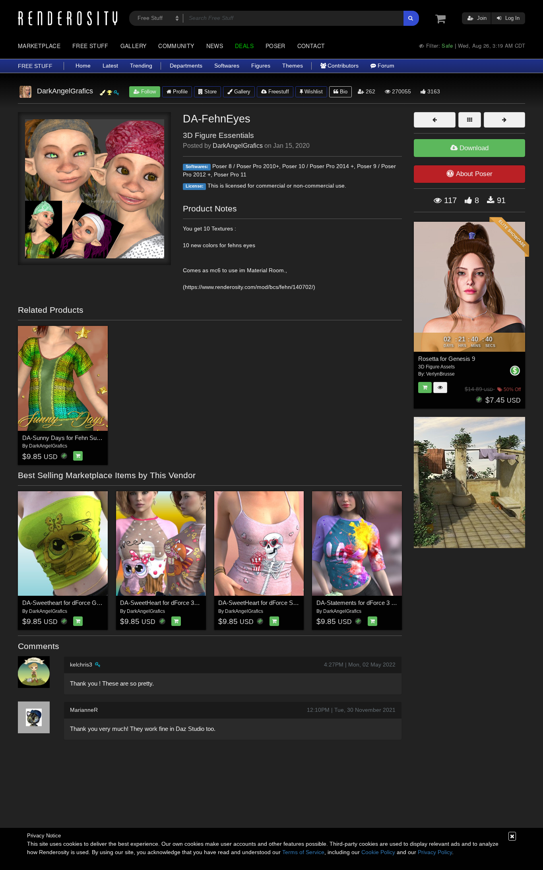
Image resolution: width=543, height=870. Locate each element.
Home (83, 66)
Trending (141, 66)
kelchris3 (81, 664)
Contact (311, 46)
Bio (342, 92)
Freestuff (278, 92)
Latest (110, 66)
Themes (292, 66)
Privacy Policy (435, 852)
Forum (385, 66)
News (214, 46)
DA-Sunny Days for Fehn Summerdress (74, 437)
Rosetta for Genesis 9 (446, 358)
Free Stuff (90, 46)
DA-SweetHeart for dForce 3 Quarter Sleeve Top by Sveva (196, 602)
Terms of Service (303, 852)
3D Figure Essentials (218, 135)
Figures (260, 66)
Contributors (342, 66)
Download (473, 148)
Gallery (133, 46)
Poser (275, 46)
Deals (244, 46)
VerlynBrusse (440, 374)
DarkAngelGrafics (238, 145)
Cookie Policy (378, 852)
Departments (186, 66)
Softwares (226, 66)
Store (210, 92)
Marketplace (39, 46)
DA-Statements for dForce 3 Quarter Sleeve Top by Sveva (391, 602)
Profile (179, 92)
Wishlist (313, 92)
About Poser (474, 174)
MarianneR (84, 710)
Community (176, 46)
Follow (148, 92)
